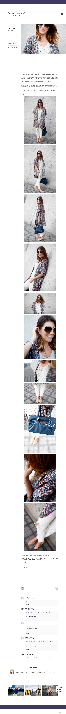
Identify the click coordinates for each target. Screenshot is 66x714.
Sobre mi (35, 13)
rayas (12, 46)
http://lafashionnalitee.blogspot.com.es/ (48, 630)
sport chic (9, 47)
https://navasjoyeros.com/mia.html (43, 555)
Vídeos (58, 13)
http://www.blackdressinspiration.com (32, 646)
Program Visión (41, 85)
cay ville (14, 40)
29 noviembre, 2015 (31, 598)
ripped (15, 46)
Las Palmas (9, 43)
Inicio (31, 13)
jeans (17, 42)
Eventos (53, 13)
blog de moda (10, 40)
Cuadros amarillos (13, 698)
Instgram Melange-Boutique (31, 616)
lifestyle (17, 43)
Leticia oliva (13, 43)
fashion (17, 40)
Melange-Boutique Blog (29, 608)
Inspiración (49, 13)
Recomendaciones (42, 13)
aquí (35, 91)
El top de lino (45, 698)
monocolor (9, 46)
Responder (28, 604)
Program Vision (28, 562)
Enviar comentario (25, 664)
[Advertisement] (39, 64)
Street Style (13, 47)
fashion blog (9, 42)
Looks (15, 696)
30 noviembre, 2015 (31, 638)
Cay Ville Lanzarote (32, 559)
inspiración (13, 42)
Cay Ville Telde (51, 558)
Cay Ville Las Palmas (38, 558)
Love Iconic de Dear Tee (31, 698)
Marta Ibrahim (33, 667)
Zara (16, 47)
